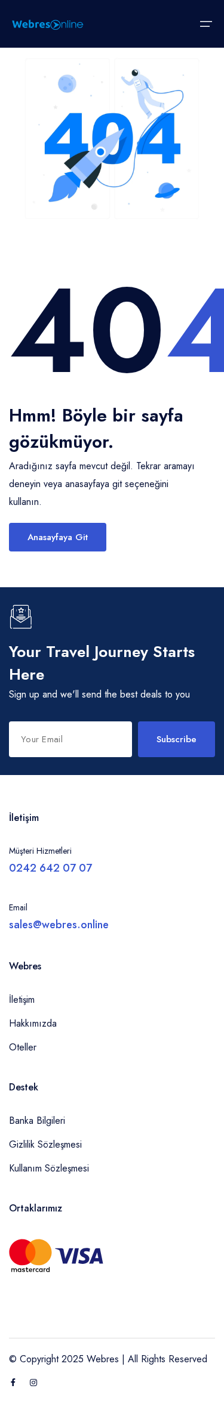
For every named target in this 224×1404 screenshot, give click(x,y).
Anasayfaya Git (57, 537)
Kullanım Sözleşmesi (49, 1168)
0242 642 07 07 (50, 868)
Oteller (22, 1047)
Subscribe (177, 739)
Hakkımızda (33, 1023)
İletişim (22, 999)
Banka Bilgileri (37, 1120)
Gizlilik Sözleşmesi (45, 1144)
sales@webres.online (59, 924)
